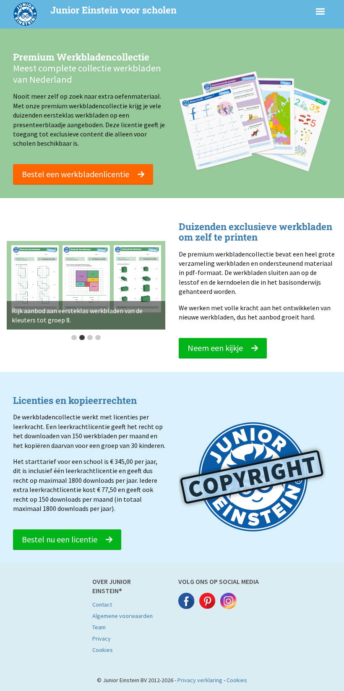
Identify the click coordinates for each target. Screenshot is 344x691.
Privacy (101, 638)
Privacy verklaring (199, 680)
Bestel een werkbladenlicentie (76, 174)
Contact (102, 604)
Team (99, 627)
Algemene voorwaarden (122, 616)
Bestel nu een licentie (60, 539)
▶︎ (157, 292)
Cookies (102, 650)
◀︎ (18, 292)
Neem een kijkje (216, 348)
